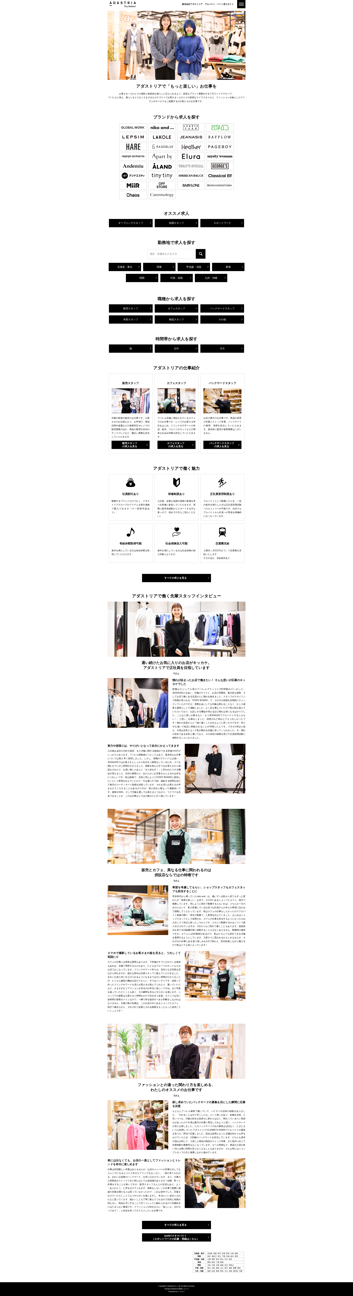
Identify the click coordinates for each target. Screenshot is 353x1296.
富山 (222, 1259)
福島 (236, 1253)
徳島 (230, 1268)
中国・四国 (176, 278)
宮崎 (230, 1271)
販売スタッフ (129, 445)
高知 (239, 1268)
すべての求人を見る (175, 578)
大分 (226, 1271)
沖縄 (240, 1271)
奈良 (226, 1265)
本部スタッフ (130, 319)
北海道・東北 (124, 267)
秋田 (227, 1253)
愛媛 (234, 1268)
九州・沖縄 (211, 278)
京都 (217, 1265)
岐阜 (213, 1262)
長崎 (217, 1271)
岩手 (219, 1253)
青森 (215, 1253)
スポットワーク (222, 223)
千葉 (223, 1256)
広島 (213, 1268)
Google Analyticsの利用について (177, 1289)
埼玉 (219, 1256)
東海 (228, 267)
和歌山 (231, 1265)
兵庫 (213, 1265)
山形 (232, 1253)
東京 (209, 1256)
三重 (217, 1262)
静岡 (222, 1262)
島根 (217, 1268)
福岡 (209, 1271)
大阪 (209, 1265)
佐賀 (213, 1271)
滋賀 (222, 1265)
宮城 (223, 1253)
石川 (226, 1259)
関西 (142, 278)
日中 (176, 348)
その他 (222, 319)
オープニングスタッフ (130, 223)
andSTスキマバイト (175, 1237)
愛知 (209, 1262)
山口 (222, 1268)
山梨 (209, 1259)
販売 (130, 308)
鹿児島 (235, 1271)
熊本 (222, 1271)
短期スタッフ (176, 223)
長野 (213, 1259)
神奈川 (214, 1256)
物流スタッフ (176, 319)
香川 (226, 1268)
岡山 (209, 1268)
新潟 (217, 1259)
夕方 (222, 348)
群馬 (236, 1256)
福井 (230, 1259)
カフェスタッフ (176, 308)
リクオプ (181, 1292)
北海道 (209, 1253)
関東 (159, 267)
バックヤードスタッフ (221, 445)
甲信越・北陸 (193, 267)
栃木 (232, 1256)
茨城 (227, 1256)
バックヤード (222, 308)
